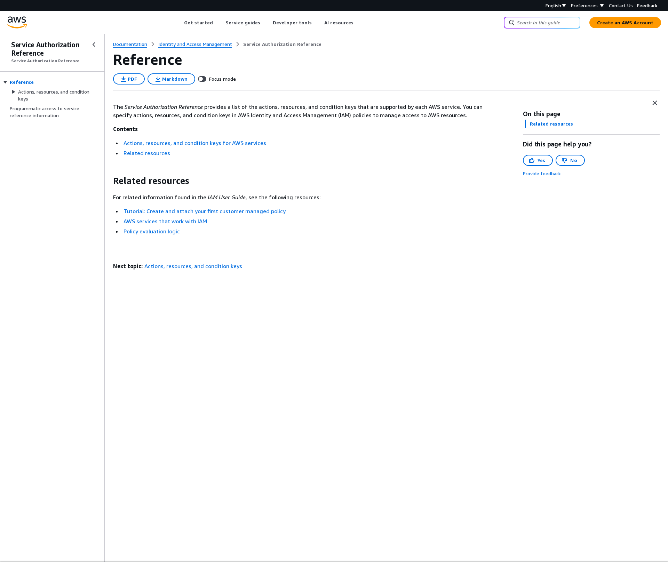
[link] (282, 44)
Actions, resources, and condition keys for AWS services (195, 142)
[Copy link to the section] (107, 180)
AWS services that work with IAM (165, 221)
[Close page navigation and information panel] (655, 103)
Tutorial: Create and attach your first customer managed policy (205, 211)
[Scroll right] (359, 22)
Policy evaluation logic (152, 231)
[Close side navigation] (94, 44)
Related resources (147, 153)
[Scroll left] (179, 22)
